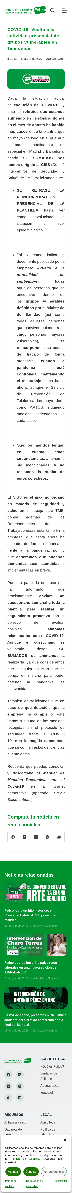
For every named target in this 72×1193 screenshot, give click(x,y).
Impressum (61, 1181)
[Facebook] (13, 837)
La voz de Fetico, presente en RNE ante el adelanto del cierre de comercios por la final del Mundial (35, 1019)
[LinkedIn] (36, 837)
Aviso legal (48, 1122)
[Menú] (65, 10)
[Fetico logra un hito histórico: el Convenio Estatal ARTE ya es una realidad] (36, 893)
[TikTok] (8, 1098)
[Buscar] (52, 10)
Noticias (38, 925)
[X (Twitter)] (24, 837)
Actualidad (54, 58)
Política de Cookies (25, 1158)
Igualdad (46, 1092)
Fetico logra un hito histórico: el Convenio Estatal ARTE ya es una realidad (29, 915)
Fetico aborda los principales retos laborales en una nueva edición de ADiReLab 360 (30, 967)
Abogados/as (49, 1085)
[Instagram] (20, 1086)
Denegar (31, 1171)
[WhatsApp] (47, 837)
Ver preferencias (54, 1171)
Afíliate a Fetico (15, 1122)
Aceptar (13, 1171)
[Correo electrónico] (59, 837)
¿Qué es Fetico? (52, 1066)
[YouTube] (8, 1086)
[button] (65, 1140)
